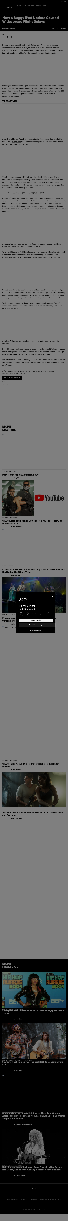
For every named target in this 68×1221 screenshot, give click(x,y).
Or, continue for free (35, 630)
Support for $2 (36, 620)
